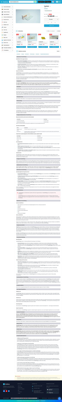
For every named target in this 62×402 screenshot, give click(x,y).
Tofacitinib (46, 8)
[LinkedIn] (9, 391)
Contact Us (20, 391)
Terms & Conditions (21, 388)
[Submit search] (35, 2)
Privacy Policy (20, 387)
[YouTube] (6, 391)
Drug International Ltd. (48, 10)
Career (19, 393)
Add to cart (51, 25)
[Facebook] (4, 391)
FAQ (18, 390)
